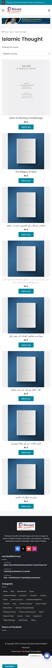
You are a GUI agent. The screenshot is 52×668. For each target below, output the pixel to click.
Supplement (37, 616)
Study (28, 616)
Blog (12, 591)
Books (32, 591)
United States (23, 620)
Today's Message (9, 620)
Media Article (7, 608)
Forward (43, 595)
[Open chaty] (47, 655)
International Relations (33, 599)
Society (19, 616)
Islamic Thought (41, 604)
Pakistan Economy (9, 612)
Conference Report (9, 595)
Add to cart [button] (26, 127)
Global (5, 599)
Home (6, 32)
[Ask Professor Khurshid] (26, 21)
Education (33, 595)
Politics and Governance (27, 612)
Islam (11, 32)
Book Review (21, 591)
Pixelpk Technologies (33, 651)
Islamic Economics (26, 604)
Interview (6, 604)
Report (41, 612)
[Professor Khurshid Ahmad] (14, 10)
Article (5, 591)
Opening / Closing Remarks (24, 608)
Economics (23, 595)
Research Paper (8, 616)
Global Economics (17, 599)
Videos (33, 620)
